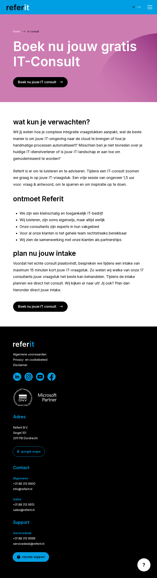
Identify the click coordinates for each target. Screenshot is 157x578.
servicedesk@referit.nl (28, 543)
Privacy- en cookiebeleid (30, 359)
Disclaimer (20, 365)
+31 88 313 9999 (24, 538)
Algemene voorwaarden (29, 354)
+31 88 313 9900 (24, 483)
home (16, 31)
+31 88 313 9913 (23, 504)
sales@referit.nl (24, 510)
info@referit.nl (22, 489)
